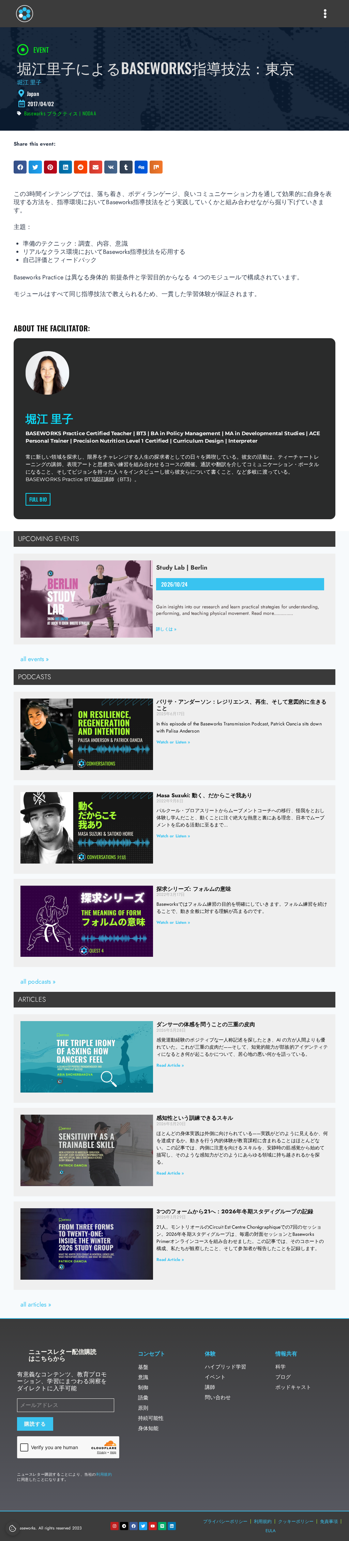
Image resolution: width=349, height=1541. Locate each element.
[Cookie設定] (12, 1528)
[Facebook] (134, 1526)
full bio (38, 499)
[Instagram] (114, 1526)
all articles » (35, 1304)
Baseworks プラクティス (51, 113)
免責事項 (329, 1521)
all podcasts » (38, 981)
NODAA (89, 113)
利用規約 (104, 1474)
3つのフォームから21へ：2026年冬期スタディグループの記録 (234, 1211)
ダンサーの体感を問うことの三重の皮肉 (205, 1024)
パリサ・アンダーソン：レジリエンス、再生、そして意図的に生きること (241, 705)
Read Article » (170, 1065)
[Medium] (162, 1526)
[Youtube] (153, 1526)
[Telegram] (124, 1526)
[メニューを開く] (325, 13)
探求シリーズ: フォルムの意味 (193, 889)
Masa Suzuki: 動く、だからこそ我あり (204, 795)
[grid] (174, 93)
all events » (34, 659)
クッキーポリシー (296, 1521)
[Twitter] (143, 1526)
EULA (270, 1530)
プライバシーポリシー (225, 1521)
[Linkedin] (172, 1526)
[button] (20, 167)
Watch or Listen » (173, 742)
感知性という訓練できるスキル (194, 1118)
